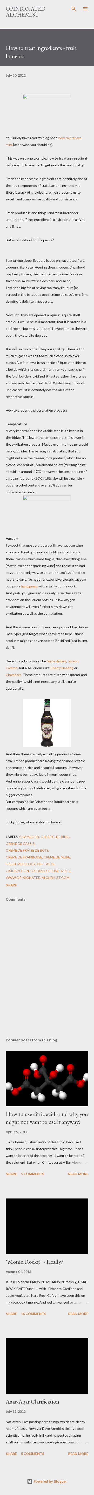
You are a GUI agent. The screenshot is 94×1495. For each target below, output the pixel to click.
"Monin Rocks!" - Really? (34, 1261)
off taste (46, 864)
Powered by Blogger (50, 1481)
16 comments (33, 1314)
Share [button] (11, 885)
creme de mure (57, 857)
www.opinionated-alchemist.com (37, 877)
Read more (78, 1174)
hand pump (29, 586)
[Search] (74, 9)
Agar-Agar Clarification (32, 1401)
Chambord (13, 675)
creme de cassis (20, 843)
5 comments (32, 1174)
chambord (29, 837)
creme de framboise (24, 857)
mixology (26, 864)
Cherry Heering (62, 668)
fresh (11, 864)
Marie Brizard (56, 661)
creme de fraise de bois (27, 850)
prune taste (59, 871)
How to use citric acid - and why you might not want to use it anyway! (47, 1118)
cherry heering (54, 837)
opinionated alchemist (25, 11)
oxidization (17, 871)
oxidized (38, 871)
